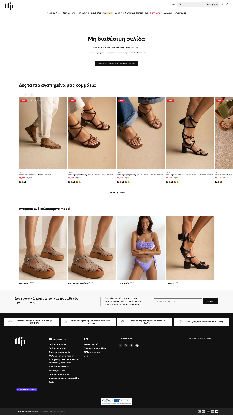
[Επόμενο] (32, 95)
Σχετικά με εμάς (91, 344)
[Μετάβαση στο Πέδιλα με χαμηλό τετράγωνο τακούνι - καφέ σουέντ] (92, 133)
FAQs (51, 382)
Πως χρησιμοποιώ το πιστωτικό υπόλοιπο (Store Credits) (64, 361)
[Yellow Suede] (80, 183)
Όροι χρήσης (43, 411)
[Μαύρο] (216, 183)
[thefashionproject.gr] (20, 342)
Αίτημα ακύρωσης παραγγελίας (64, 378)
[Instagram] (126, 345)
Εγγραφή (211, 301)
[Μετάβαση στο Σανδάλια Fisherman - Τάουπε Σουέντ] (43, 133)
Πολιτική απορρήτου (57, 411)
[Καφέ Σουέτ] (20, 183)
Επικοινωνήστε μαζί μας (95, 348)
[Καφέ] (221, 183)
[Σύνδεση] (222, 4)
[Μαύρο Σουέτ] (25, 183)
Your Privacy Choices (59, 374)
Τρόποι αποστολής (58, 344)
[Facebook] (120, 345)
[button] (173, 4)
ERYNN (70, 172)
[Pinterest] (137, 345)
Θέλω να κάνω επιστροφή (61, 356)
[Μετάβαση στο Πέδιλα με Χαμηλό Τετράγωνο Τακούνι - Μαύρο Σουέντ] (190, 133)
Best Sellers (68, 12)
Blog (86, 356)
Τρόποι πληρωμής (58, 348)
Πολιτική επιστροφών (59, 352)
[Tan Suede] (77, 183)
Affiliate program (92, 352)
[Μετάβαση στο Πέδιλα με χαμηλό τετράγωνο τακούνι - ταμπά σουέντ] (141, 133)
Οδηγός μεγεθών (57, 370)
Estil (21, 172)
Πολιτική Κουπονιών (58, 366)
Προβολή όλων (116, 193)
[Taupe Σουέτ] (72, 183)
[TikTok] (131, 345)
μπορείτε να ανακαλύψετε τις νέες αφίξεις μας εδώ (116, 63)
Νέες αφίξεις (53, 12)
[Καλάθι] (227, 4)
